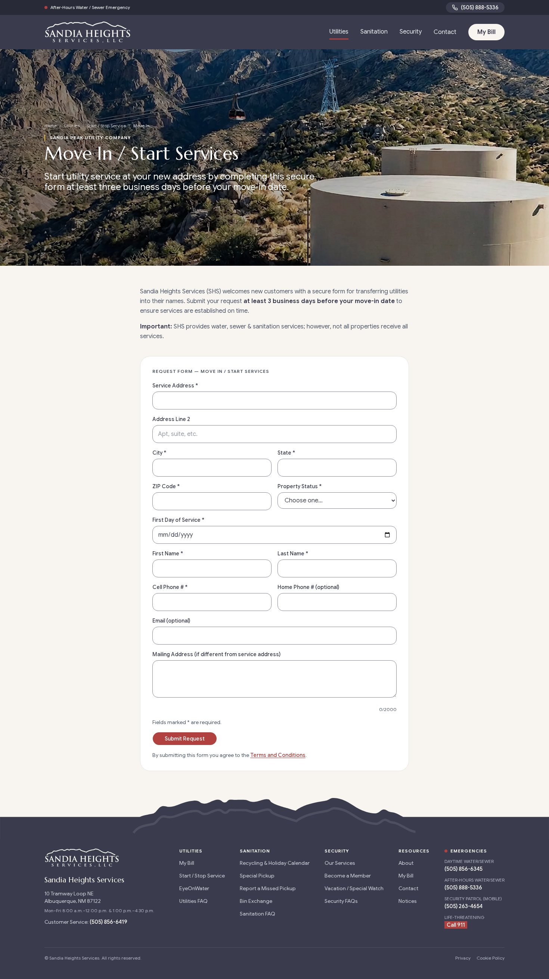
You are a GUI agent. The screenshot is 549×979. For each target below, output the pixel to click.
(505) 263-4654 (463, 906)
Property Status (299, 486)
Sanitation (374, 31)
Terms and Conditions (277, 755)
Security (411, 31)
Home (50, 125)
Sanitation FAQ (257, 913)
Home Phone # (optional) (308, 587)
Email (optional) (171, 620)
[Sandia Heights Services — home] (87, 32)
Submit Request (185, 738)
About (405, 863)
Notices (407, 901)
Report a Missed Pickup (268, 888)
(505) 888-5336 (480, 7)
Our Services (340, 863)
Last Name (292, 553)
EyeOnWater (194, 888)
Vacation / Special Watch (354, 888)
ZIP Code (166, 486)
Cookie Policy (491, 958)
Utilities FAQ (193, 901)
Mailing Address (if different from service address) (216, 654)
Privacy (463, 958)
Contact (445, 32)
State (286, 452)
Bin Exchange (256, 901)
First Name (167, 553)
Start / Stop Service (106, 125)
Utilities (338, 31)
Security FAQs (341, 901)
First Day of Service (178, 520)
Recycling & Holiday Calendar (275, 863)
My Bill (486, 32)
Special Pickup (257, 875)
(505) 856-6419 (108, 922)
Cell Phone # (169, 587)
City (159, 452)
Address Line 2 (171, 419)
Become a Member (348, 875)
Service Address (175, 385)
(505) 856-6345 (463, 869)
